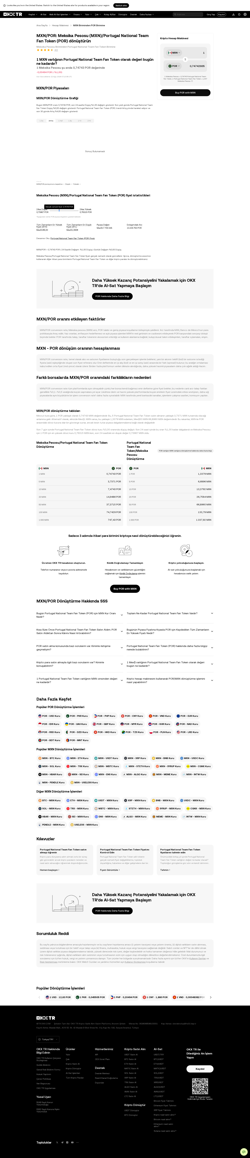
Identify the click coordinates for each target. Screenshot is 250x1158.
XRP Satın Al (130, 1078)
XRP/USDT (158, 1082)
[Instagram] (67, 1142)
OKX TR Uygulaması (45, 1088)
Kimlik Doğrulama (128, 573)
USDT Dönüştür (131, 1110)
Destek (133, 14)
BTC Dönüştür (131, 1115)
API (96, 1054)
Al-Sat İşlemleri (73, 1073)
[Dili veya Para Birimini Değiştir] (245, 14)
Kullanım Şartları (197, 958)
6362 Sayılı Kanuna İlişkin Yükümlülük (48, 1110)
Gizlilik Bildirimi (43, 1065)
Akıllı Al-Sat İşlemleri (58, 14)
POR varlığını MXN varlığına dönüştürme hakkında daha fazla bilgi (185, 451)
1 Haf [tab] (60, 121)
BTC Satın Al (130, 1059)
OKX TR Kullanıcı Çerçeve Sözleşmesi (48, 1059)
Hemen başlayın (49, 870)
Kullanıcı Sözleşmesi (135, 962)
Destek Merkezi (102, 1073)
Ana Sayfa (41, 25)
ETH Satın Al (130, 1064)
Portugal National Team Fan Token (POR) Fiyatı (72, 238)
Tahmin (164, 870)
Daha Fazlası (145, 14)
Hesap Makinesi (60, 25)
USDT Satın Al (131, 1054)
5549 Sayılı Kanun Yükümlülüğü (44, 1103)
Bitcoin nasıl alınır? (162, 1119)
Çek (97, 14)
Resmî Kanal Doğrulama (106, 1078)
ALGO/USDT (159, 1087)
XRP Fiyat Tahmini (162, 1110)
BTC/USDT (159, 1059)
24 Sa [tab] (51, 121)
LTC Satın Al (130, 1096)
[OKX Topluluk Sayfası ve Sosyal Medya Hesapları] (77, 1142)
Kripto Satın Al (73, 1064)
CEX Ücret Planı (102, 1059)
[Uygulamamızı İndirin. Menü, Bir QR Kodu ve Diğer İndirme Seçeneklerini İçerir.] (233, 14)
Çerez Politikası (43, 1079)
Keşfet (32, 14)
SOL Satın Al (130, 1073)
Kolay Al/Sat (110, 14)
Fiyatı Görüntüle (109, 870)
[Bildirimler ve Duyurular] (239, 14)
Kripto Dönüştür (73, 1068)
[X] (57, 1142)
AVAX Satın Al (130, 1091)
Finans (77, 14)
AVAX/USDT (159, 1091)
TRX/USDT (159, 1078)
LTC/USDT (158, 1096)
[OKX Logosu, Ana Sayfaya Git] (12, 14)
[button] (79, 615)
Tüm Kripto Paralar (75, 1078)
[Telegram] (62, 1142)
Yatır (87, 14)
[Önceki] (39, 997)
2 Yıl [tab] (89, 121)
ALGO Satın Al (131, 1087)
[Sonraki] (211, 997)
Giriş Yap (211, 14)
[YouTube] (72, 1142)
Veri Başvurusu (43, 1083)
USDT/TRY (159, 1054)
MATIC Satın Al (131, 1068)
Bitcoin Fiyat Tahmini (164, 1101)
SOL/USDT (159, 1073)
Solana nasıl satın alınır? (165, 1131)
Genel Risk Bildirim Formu (48, 1069)
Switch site (121, 5)
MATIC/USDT (160, 1068)
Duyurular (99, 1082)
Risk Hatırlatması (48, 962)
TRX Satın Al (130, 1082)
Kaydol (221, 14)
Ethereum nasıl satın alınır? (163, 1125)
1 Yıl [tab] (79, 121)
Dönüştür (122, 14)
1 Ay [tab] (70, 121)
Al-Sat (43, 14)
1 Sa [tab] (41, 121)
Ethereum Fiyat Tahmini (165, 1105)
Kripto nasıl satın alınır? (165, 1115)
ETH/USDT (159, 1064)
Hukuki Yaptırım (43, 1074)
